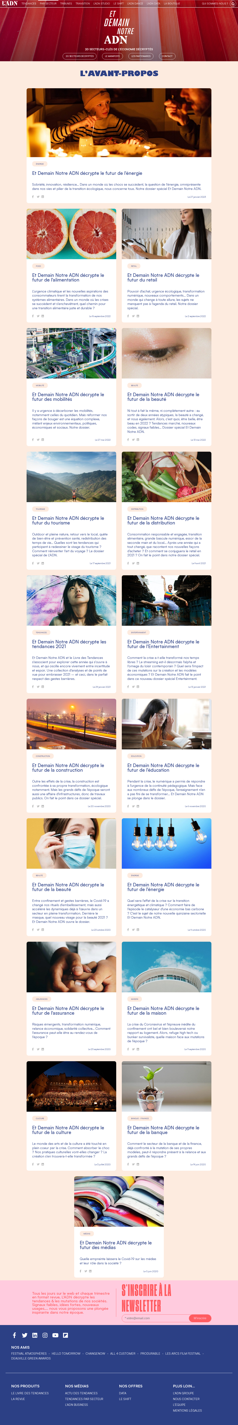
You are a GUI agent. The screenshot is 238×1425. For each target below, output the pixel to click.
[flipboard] (65, 1337)
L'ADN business (76, 1405)
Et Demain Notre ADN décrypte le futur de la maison (163, 1010)
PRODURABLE (150, 1353)
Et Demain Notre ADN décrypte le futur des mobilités (68, 397)
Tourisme (40, 509)
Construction (43, 756)
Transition (83, 3)
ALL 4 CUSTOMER (122, 1353)
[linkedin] (42, 197)
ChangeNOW (95, 1353)
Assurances (41, 999)
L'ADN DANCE (135, 3)
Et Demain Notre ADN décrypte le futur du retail (163, 277)
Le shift (125, 1399)
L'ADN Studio (102, 3)
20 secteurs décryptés (80, 56)
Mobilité (40, 385)
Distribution (137, 509)
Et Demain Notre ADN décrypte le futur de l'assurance (68, 1010)
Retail (134, 266)
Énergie (40, 164)
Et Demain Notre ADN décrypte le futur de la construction (68, 767)
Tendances (29, 3)
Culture (40, 1118)
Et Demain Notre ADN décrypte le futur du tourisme (68, 520)
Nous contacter (186, 1399)
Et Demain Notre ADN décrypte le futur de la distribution (163, 520)
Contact (167, 56)
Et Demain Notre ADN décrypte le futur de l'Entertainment (163, 644)
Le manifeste (112, 56)
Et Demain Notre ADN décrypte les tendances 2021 (69, 644)
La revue (18, 1399)
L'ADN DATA (153, 3)
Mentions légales (187, 1410)
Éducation (136, 756)
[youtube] (55, 1337)
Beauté (134, 385)
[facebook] (33, 197)
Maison (134, 999)
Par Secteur (48, 3)
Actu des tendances (81, 1393)
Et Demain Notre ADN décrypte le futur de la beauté (163, 397)
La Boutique (172, 3)
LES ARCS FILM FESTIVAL (183, 1353)
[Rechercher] (233, 4)
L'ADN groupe (183, 1393)
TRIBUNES (66, 3)
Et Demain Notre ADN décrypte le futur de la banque (163, 1130)
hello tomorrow (66, 1353)
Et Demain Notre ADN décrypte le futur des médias (116, 1245)
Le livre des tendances (30, 1393)
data (122, 1393)
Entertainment (138, 632)
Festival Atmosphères (29, 1353)
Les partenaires (140, 56)
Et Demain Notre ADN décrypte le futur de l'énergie (87, 173)
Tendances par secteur (84, 1399)
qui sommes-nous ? (215, 3)
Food (38, 266)
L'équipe (179, 1405)
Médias (86, 1233)
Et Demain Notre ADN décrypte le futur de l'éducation (163, 767)
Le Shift (119, 3)
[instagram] (45, 1337)
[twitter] (38, 197)
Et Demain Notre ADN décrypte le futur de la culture (68, 1130)
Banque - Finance (140, 1118)
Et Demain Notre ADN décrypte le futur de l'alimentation (68, 277)
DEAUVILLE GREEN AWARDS (31, 1358)
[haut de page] (231, 1420)
